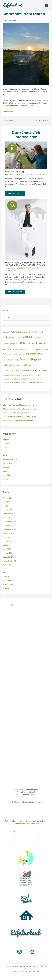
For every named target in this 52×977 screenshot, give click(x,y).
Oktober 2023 (8, 526)
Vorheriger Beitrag (9, 120)
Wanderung (34, 379)
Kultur (5, 354)
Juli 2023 (6, 537)
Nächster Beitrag (43, 120)
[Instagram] (19, 951)
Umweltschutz (7, 379)
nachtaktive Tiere (12, 364)
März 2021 (7, 588)
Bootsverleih (13, 337)
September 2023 (9, 530)
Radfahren (39, 370)
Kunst (5, 452)
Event (17, 344)
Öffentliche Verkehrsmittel (10, 382)
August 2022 (8, 565)
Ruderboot (13, 375)
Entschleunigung (38, 337)
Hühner (5, 349)
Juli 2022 (6, 569)
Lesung (21, 354)
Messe (16, 360)
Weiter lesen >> (15, 193)
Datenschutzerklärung (28, 971)
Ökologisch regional (33, 382)
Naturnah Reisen (25, 371)
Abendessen (6, 332)
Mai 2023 (7, 545)
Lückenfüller (8, 360)
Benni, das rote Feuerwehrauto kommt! (18, 421)
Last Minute (13, 354)
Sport (5, 471)
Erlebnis (6, 344)
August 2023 (8, 533)
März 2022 (7, 577)
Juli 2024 (6, 518)
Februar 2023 (8, 553)
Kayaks (17, 349)
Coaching (27, 336)
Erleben (8, 174)
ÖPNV (41, 382)
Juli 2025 (6, 502)
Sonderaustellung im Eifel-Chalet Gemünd (19, 417)
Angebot (8, 268)
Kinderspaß (23, 349)
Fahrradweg (27, 343)
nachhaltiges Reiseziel (24, 821)
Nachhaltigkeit (30, 359)
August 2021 (8, 584)
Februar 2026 (8, 498)
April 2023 (7, 549)
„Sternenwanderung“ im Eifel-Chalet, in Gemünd (21, 409)
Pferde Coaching (14, 171)
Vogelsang (25, 379)
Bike (5, 336)
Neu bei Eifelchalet (22, 174)
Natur (13, 174)
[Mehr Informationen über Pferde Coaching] (26, 155)
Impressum (15, 971)
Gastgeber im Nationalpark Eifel (26, 824)
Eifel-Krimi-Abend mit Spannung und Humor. (20, 405)
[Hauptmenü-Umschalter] (46, 5)
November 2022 (9, 561)
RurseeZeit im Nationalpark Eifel (16, 413)
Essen (12, 344)
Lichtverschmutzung (34, 353)
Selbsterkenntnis (28, 375)
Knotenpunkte (36, 349)
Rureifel (19, 375)
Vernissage (7, 479)
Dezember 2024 (9, 514)
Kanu (11, 349)
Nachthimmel (27, 365)
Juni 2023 (7, 541)
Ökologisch (22, 382)
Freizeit (42, 343)
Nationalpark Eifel (10, 371)
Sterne (37, 375)
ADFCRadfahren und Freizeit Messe (25, 332)
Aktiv (41, 332)
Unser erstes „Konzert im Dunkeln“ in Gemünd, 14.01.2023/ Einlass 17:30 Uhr (25, 263)
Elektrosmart (8, 112)
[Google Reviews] (32, 951)
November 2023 (9, 522)
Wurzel (42, 379)
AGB (39, 971)
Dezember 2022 (9, 557)
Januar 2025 (8, 510)
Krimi (46, 349)
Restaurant (6, 375)
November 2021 (9, 580)
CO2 (19, 337)
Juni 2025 (7, 506)
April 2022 (7, 573)
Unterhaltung (36, 268)
